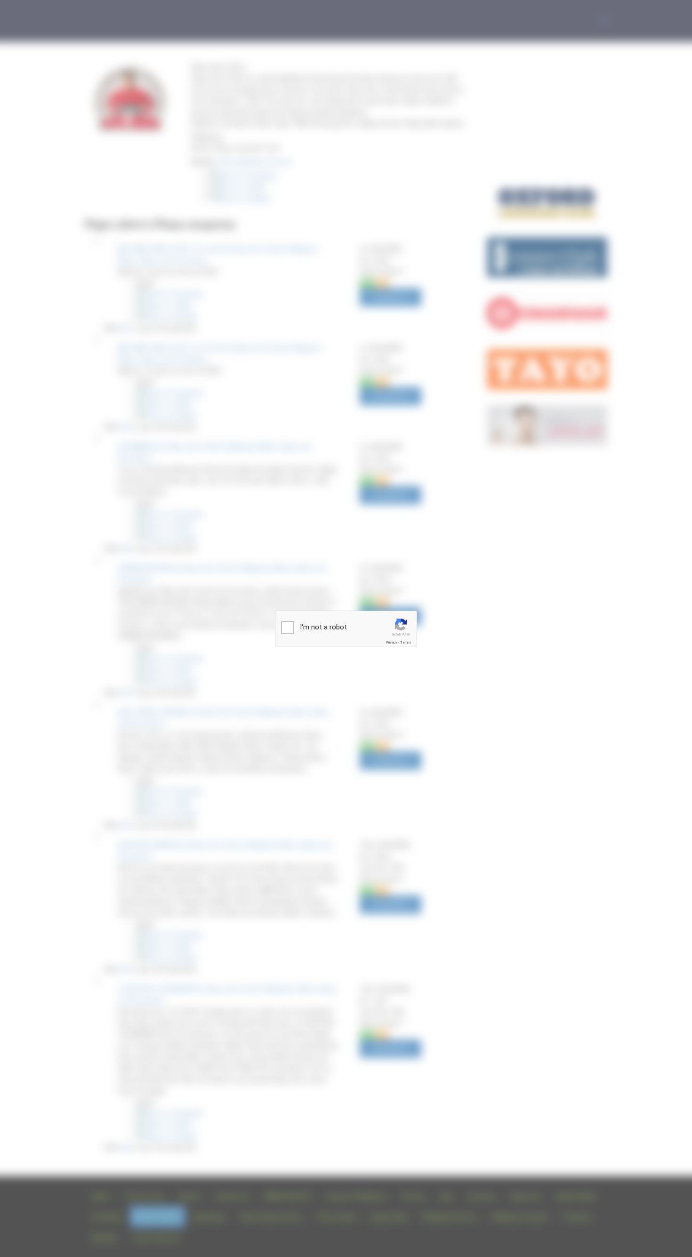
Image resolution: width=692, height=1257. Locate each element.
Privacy (391, 642)
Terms (405, 642)
